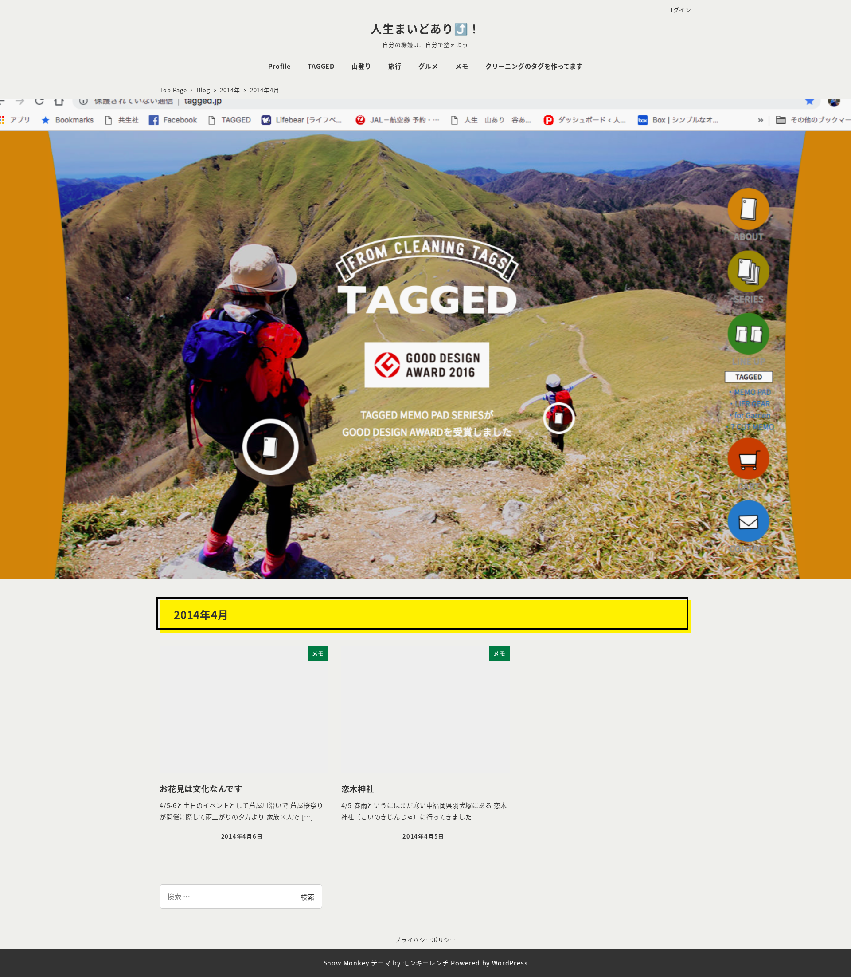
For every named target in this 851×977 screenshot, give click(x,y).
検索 (308, 896)
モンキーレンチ (426, 962)
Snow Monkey (346, 962)
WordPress (509, 962)
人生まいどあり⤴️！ (425, 28)
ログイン (679, 9)
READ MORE (425, 372)
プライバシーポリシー (425, 939)
